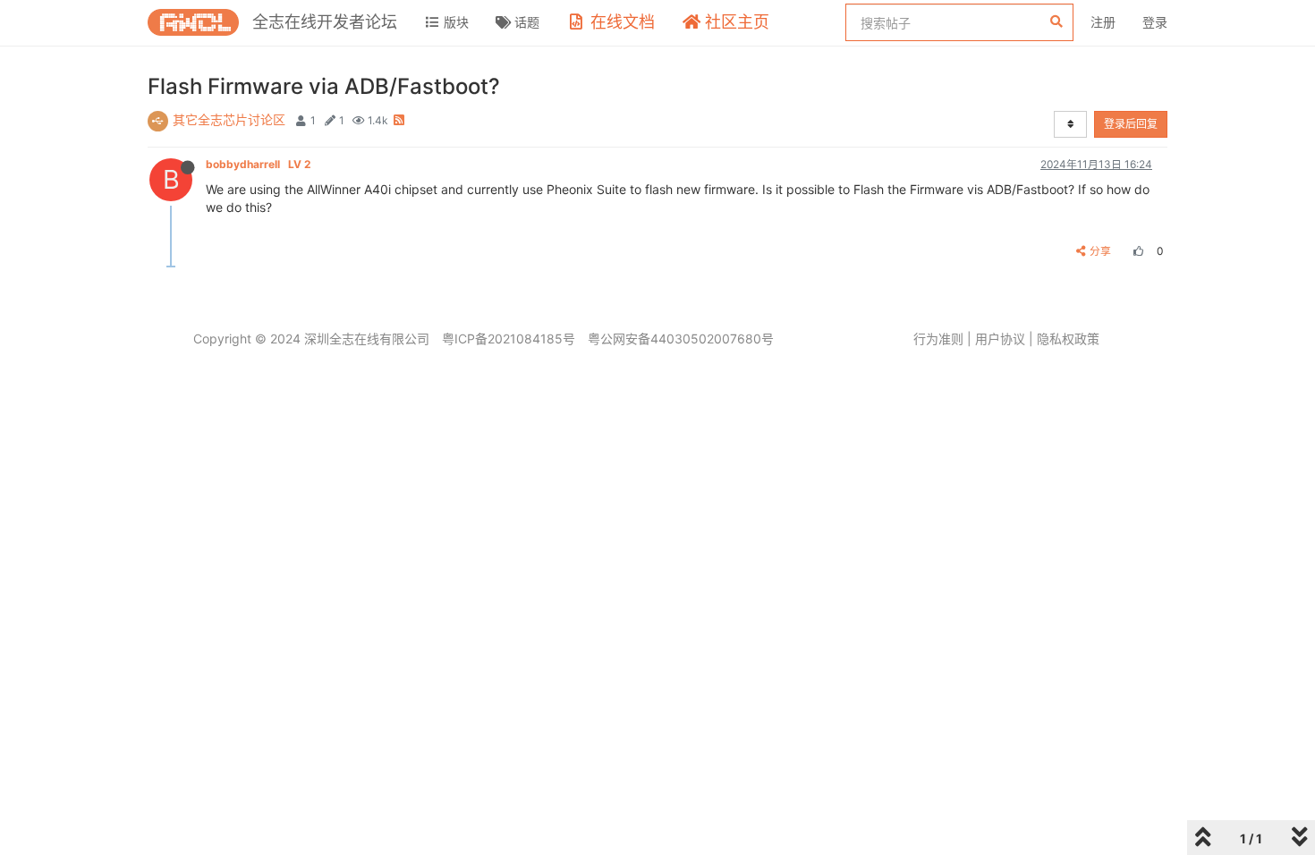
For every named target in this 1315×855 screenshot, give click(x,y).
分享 (1100, 251)
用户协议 (1000, 338)
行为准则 (938, 338)
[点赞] (1136, 250)
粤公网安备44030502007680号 (681, 338)
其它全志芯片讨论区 (229, 119)
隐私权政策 (1068, 338)
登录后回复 (1131, 124)
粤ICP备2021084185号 (508, 338)
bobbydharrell (258, 164)
